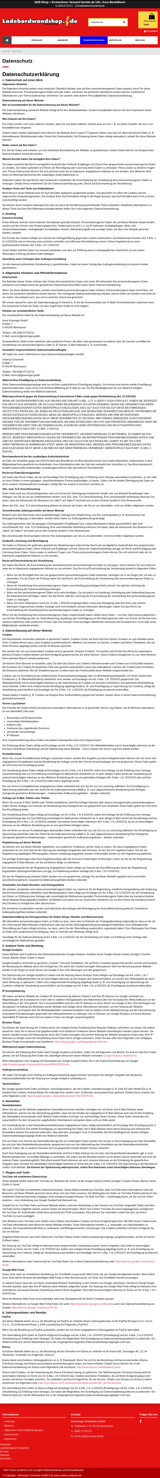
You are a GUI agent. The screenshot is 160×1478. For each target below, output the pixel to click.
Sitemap (4, 1455)
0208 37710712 (83, 1431)
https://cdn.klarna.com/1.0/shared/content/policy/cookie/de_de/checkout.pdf (79, 1383)
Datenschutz (11, 1434)
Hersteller (5, 1444)
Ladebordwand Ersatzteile (14, 1448)
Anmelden (5, 1458)
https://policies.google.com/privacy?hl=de (34, 1307)
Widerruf (9, 1425)
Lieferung (9, 1421)
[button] (36, 40)
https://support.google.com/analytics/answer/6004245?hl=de (35, 1064)
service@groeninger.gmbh (89, 1436)
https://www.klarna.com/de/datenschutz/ (98, 1367)
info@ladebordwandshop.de (91, 5)
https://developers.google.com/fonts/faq (91, 1304)
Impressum (10, 1439)
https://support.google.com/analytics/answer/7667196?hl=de (60, 1096)
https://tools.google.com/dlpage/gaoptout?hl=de (81, 1041)
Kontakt (4, 1451)
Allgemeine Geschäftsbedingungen (23, 1430)
